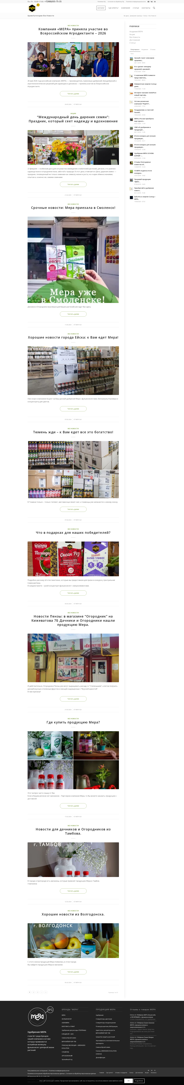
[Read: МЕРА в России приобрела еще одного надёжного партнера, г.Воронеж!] (131, 119)
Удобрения (99, 1015)
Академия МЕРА (136, 31)
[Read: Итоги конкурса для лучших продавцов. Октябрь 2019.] (131, 137)
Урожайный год (67, 1059)
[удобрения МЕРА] (73, 559)
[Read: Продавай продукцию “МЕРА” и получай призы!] (131, 180)
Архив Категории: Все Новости (41, 15)
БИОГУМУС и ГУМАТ (68, 1026)
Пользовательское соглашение (37, 1071)
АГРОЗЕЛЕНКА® (67, 1056)
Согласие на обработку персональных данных (81, 1073)
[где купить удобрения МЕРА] (73, 760)
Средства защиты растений (105, 1037)
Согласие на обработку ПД (116, 1)
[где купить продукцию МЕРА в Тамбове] (73, 859)
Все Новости (73, 26)
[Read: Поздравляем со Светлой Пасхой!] (131, 111)
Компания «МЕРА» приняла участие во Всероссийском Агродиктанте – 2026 (73, 31)
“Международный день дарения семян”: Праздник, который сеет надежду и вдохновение (73, 119)
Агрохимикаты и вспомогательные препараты (108, 1042)
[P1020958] (73, 147)
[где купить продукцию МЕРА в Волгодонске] (73, 940)
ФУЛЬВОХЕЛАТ (67, 1019)
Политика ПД (102, 1)
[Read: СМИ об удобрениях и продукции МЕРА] (131, 128)
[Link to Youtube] (148, 1)
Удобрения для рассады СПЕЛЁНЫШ (74, 1030)
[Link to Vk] (151, 1)
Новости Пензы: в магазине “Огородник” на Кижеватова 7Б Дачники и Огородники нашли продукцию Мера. (73, 620)
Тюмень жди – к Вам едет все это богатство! (73, 432)
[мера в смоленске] (73, 260)
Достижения (134, 40)
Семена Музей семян (69, 1038)
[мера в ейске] (73, 370)
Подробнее (139, 1081)
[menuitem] (102, 1)
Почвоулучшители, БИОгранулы (107, 1026)
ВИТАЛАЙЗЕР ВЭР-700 (69, 1041)
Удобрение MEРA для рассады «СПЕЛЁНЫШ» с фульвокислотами (143, 1016)
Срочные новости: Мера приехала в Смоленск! (73, 207)
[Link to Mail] (154, 1)
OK (128, 1081)
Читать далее (73, 93)
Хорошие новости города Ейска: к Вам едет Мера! (73, 337)
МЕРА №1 (79, 104)
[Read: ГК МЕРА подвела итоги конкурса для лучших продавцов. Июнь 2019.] (131, 171)
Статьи (132, 43)
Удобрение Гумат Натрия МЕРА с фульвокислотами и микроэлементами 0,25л (142, 1039)
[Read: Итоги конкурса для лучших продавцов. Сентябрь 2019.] (131, 145)
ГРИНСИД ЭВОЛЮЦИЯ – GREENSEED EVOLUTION (73, 1046)
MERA (63, 1015)
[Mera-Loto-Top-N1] (34, 8)
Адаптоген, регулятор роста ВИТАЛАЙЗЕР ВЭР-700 (105, 1031)
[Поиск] (154, 8)
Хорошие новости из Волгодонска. (73, 914)
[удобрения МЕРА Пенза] (73, 658)
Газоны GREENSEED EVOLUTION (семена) (106, 1052)
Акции (73, 113)
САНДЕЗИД (65, 1052)
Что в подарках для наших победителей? (73, 532)
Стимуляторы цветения (104, 1019)
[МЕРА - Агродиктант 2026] (73, 59)
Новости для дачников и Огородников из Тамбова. (73, 831)
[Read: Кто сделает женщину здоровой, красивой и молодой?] (131, 67)
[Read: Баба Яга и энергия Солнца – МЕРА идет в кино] (131, 197)
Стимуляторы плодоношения (106, 1023)
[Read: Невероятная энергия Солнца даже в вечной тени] (131, 85)
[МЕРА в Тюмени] (73, 469)
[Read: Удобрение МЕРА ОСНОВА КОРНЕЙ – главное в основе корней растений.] (131, 154)
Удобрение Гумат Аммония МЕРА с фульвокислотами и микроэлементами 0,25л (142, 1025)
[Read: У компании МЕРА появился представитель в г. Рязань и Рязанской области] (131, 76)
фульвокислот (34, 1047)
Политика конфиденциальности (136, 1)
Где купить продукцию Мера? (73, 722)
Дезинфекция (100, 1057)
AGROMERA (65, 1023)
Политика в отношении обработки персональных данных (46, 1073)
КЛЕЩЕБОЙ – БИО (68, 1034)
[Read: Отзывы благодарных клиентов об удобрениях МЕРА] (131, 163)
